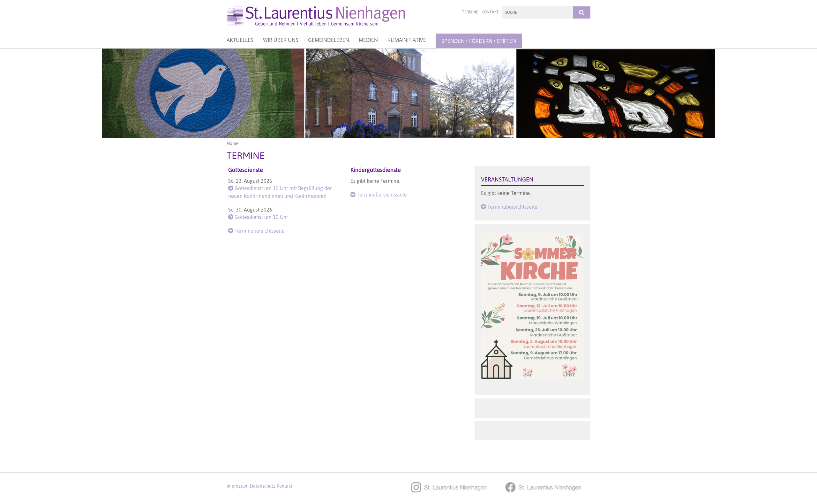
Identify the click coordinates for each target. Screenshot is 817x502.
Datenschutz (262, 486)
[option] (408, 93)
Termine (470, 12)
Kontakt (490, 12)
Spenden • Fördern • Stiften (478, 40)
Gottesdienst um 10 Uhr (261, 217)
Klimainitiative (406, 39)
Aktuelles (240, 39)
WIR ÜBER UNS (280, 39)
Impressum (238, 486)
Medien (368, 39)
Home (233, 143)
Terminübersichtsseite (260, 231)
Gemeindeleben (328, 39)
